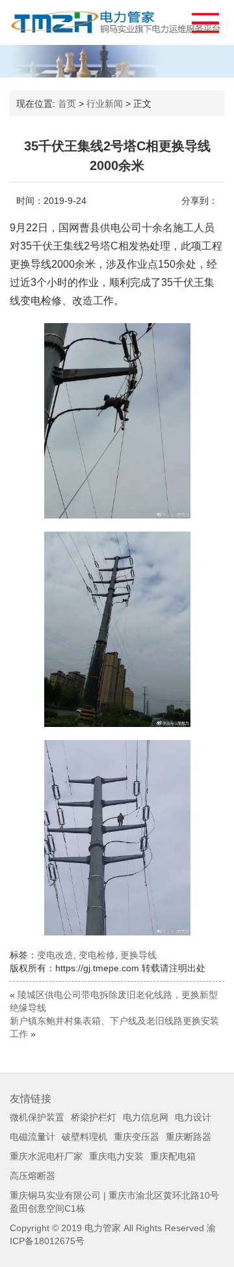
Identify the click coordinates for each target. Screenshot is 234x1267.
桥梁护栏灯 (93, 1117)
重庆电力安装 (116, 1156)
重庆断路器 (188, 1137)
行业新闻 (104, 103)
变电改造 (55, 955)
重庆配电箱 (173, 1156)
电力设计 (193, 1117)
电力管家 (102, 1228)
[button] (199, 20)
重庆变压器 (136, 1137)
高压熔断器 (32, 1176)
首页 (67, 103)
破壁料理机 (84, 1137)
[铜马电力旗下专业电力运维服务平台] (117, 22)
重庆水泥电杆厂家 (46, 1156)
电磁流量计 (32, 1137)
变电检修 (97, 955)
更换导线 (138, 955)
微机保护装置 (37, 1117)
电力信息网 (145, 1117)
